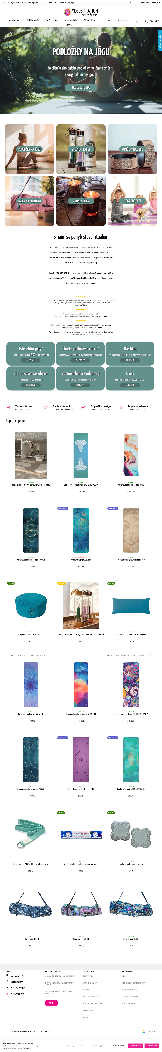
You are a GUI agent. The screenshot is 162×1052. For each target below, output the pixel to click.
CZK (132, 2)
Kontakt (49, 3)
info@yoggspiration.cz (20, 993)
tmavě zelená (20, 655)
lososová (31, 655)
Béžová (10, 655)
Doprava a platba (31, 3)
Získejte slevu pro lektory (129, 990)
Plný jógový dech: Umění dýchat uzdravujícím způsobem (59, 976)
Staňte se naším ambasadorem (130, 997)
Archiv (51, 1003)
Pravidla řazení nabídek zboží (91, 997)
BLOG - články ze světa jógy (13, 3)
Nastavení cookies (119, 1045)
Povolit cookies (136, 1045)
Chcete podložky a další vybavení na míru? (133, 983)
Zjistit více (26, 1048)
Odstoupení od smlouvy (90, 983)
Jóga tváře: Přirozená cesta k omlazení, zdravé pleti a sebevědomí (59, 984)
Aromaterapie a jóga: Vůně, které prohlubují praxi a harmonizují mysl (59, 993)
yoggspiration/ (17, 982)
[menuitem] (14, 20)
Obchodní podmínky (88, 1010)
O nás (42, 3)
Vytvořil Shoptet (151, 1031)
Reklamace (86, 990)
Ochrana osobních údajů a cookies (93, 1004)
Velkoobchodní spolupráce (129, 1004)
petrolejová (41, 655)
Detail (31, 497)
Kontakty (85, 1017)
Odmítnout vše (152, 1045)
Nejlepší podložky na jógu (64, 3)
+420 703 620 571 (18, 988)
